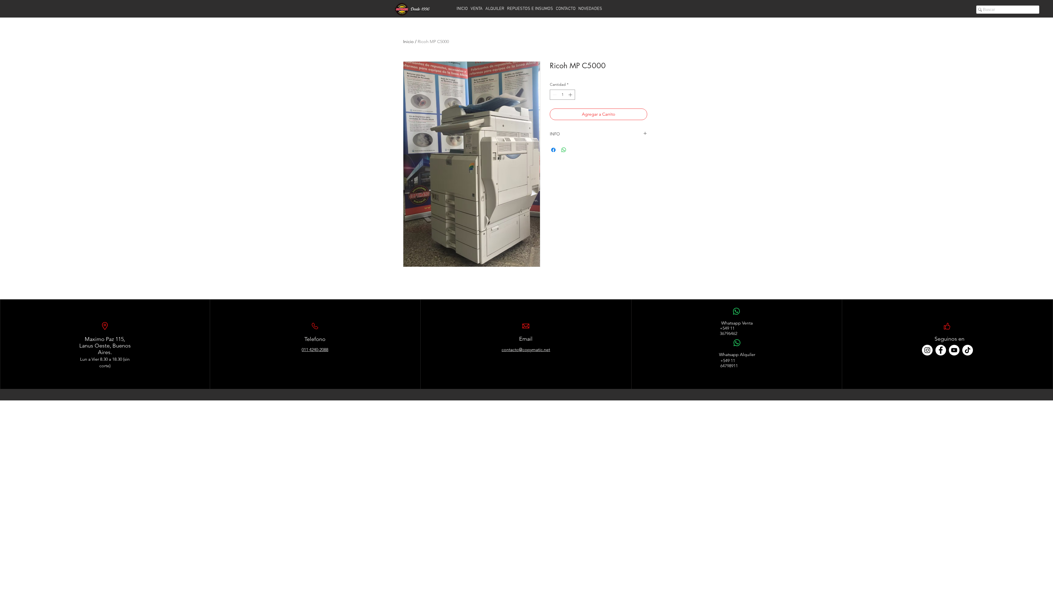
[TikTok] (967, 350)
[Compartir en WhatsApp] (564, 150)
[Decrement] (554, 94)
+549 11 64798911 (729, 363)
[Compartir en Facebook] (553, 150)
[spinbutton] (562, 94)
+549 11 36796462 (728, 331)
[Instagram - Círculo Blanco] (927, 350)
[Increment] (570, 94)
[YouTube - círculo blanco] (954, 350)
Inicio (408, 41)
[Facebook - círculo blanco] (940, 350)
